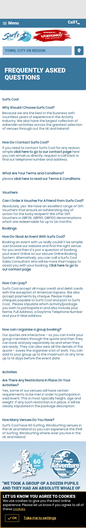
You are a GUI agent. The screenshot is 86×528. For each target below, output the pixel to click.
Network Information (65, 464)
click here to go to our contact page (43, 151)
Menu (10, 23)
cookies (19, 509)
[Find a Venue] (37, 50)
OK (12, 518)
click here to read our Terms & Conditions (47, 178)
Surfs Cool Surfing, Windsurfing (17, 36)
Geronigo (52, 36)
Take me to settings (40, 518)
